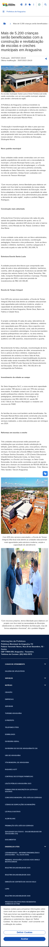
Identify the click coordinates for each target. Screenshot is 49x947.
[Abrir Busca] (45, 4)
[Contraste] (22, 5)
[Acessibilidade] (26, 5)
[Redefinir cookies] (30, 5)
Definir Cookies (24, 932)
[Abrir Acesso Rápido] (34, 5)
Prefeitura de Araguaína (16, 12)
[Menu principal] (3, 11)
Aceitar (24, 939)
